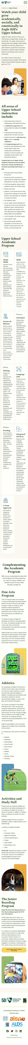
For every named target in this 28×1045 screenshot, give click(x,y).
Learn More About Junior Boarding (14, 950)
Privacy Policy (14, 1035)
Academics (5, 8)
